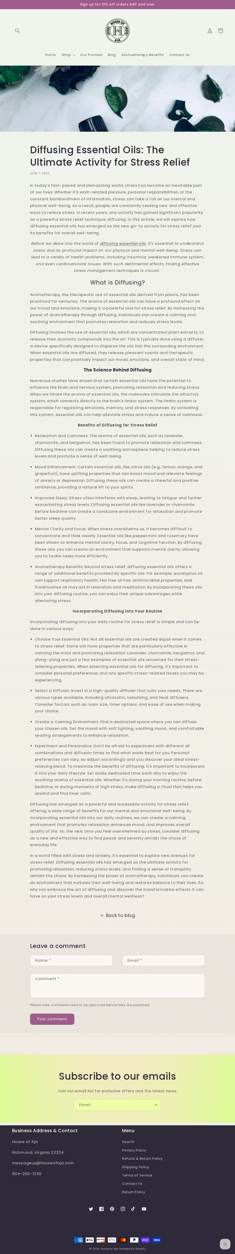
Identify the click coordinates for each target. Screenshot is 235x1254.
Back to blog (120, 915)
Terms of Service (137, 1175)
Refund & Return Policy (142, 1158)
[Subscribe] (155, 1104)
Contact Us (132, 1183)
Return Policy (133, 1192)
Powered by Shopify (132, 1249)
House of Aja (109, 1249)
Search (128, 1142)
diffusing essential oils (123, 243)
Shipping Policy (135, 1167)
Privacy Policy (134, 1150)
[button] (17, 30)
